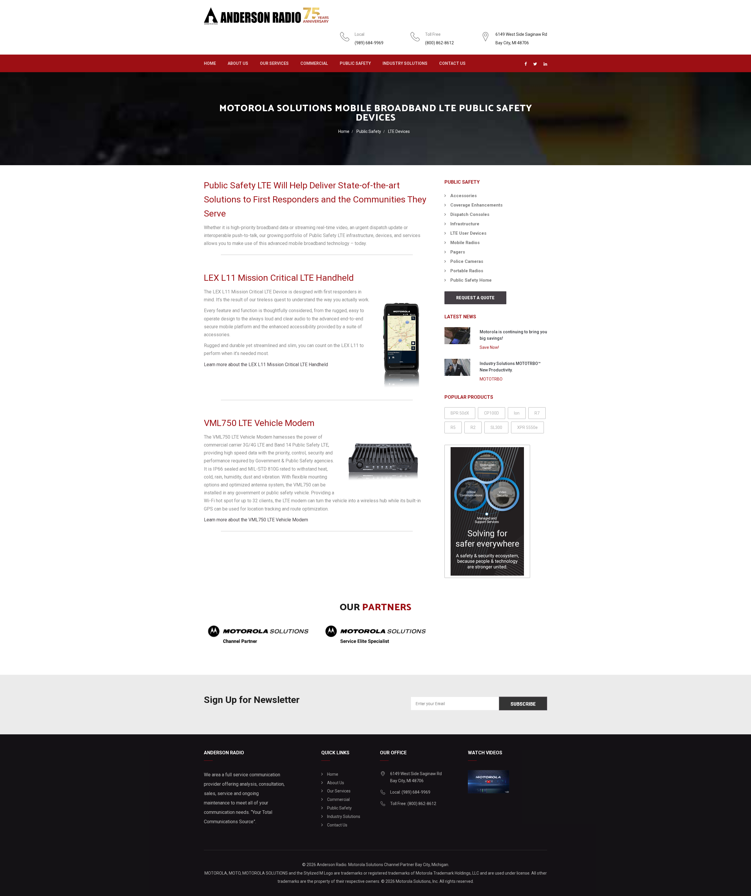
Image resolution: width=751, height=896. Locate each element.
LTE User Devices (468, 233)
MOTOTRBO (491, 379)
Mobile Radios (465, 242)
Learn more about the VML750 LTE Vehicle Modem (256, 520)
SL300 (496, 427)
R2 (473, 427)
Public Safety (355, 63)
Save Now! (489, 347)
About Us (238, 63)
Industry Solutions (405, 63)
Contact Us (452, 63)
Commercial (314, 63)
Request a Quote (475, 297)
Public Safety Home (471, 280)
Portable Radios (466, 270)
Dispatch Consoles (469, 214)
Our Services (274, 63)
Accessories (463, 195)
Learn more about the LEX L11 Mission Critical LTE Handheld (266, 364)
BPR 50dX (460, 413)
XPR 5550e (527, 427)
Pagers (457, 252)
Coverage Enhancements (476, 205)
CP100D (491, 413)
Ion (517, 413)
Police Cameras (466, 261)
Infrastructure (464, 223)
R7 (537, 413)
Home (210, 63)
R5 (453, 427)
